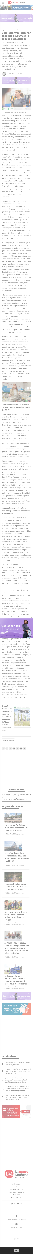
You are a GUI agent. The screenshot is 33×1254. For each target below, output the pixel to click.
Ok (16, 1251)
